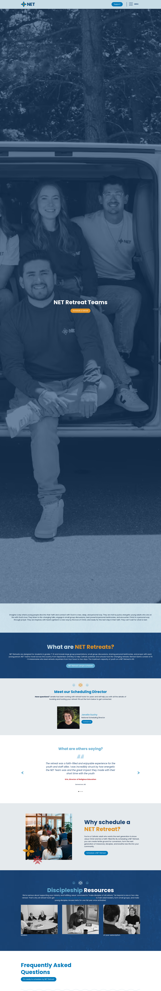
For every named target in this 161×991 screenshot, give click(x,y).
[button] (132, 4)
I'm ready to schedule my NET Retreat (38, 979)
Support (117, 4)
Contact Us (87, 722)
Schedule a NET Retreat (96, 853)
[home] (28, 4)
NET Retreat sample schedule (80, 666)
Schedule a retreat (80, 311)
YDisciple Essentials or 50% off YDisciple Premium (75, 898)
